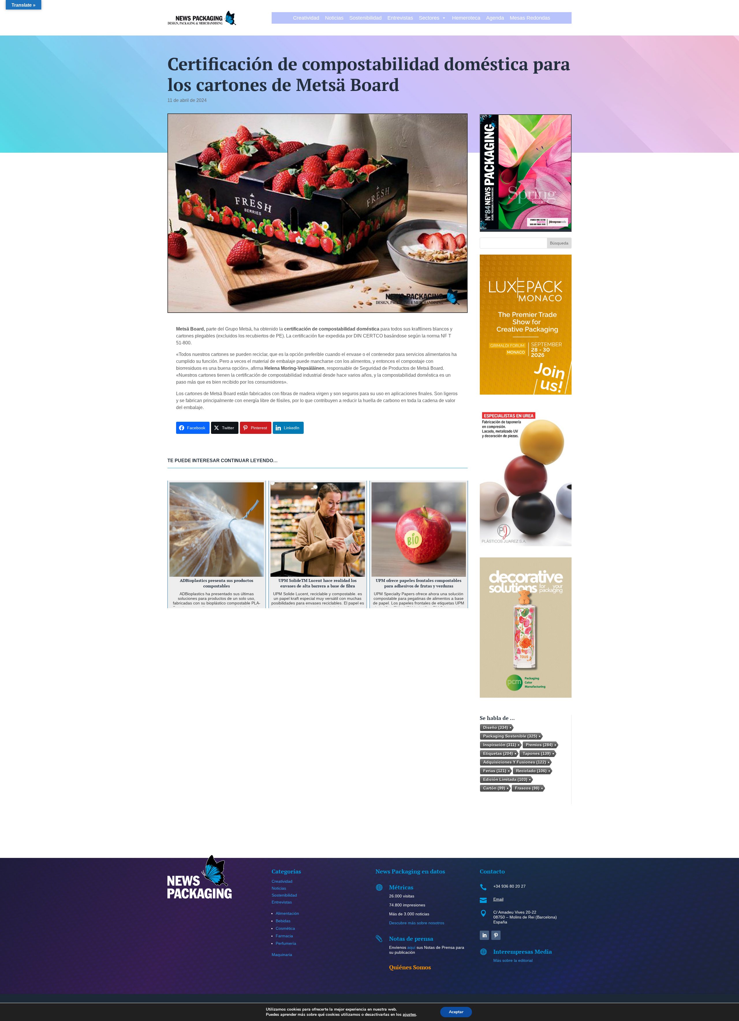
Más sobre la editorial (513, 960)
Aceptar (456, 1012)
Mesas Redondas (530, 18)
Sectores (429, 18)
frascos (527, 788)
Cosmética (285, 928)
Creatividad (306, 18)
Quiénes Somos (410, 967)
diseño (495, 727)
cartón (494, 788)
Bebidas (283, 921)
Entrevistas (400, 18)
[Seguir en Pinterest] (496, 935)
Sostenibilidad (365, 18)
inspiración (499, 744)
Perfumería (286, 943)
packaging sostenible (510, 736)
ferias (494, 770)
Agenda (495, 18)
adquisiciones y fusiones (514, 762)
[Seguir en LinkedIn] (484, 935)
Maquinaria (282, 954)
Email (498, 899)
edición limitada (505, 779)
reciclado (531, 770)
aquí (411, 947)
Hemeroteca (466, 18)
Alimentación (287, 913)
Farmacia (284, 936)
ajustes (409, 1014)
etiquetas (498, 753)
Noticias (334, 18)
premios (539, 744)
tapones (537, 753)
